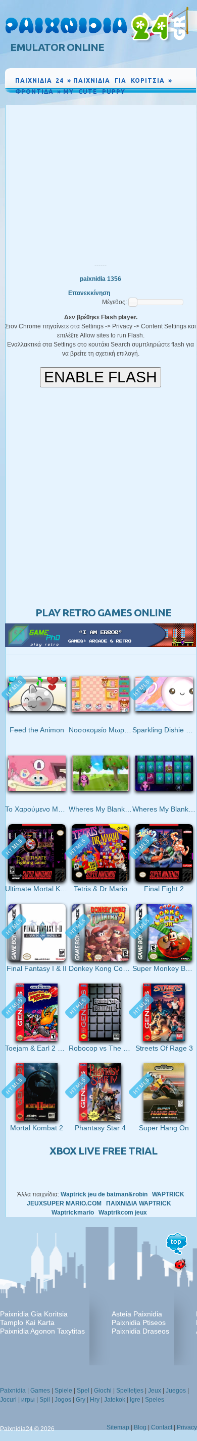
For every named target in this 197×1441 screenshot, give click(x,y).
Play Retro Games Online (103, 612)
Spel (83, 1390)
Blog (140, 1427)
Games (40, 1390)
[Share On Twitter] (176, 100)
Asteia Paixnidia (137, 1314)
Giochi (103, 1390)
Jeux (154, 1390)
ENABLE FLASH (100, 377)
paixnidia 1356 (100, 278)
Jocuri (8, 1399)
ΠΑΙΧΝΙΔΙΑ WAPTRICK (138, 1203)
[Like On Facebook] (153, 100)
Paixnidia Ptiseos (139, 1322)
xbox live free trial (103, 1151)
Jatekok (114, 1399)
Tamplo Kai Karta (27, 1322)
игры (28, 1399)
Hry (95, 1399)
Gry (80, 1399)
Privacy (187, 1427)
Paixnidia (13, 1390)
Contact (161, 1427)
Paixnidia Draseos (140, 1331)
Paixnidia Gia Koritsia (34, 1314)
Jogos (63, 1399)
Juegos (176, 1390)
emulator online (57, 47)
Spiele (63, 1390)
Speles (154, 1399)
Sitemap (118, 1427)
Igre (135, 1399)
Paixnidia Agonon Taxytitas (42, 1331)
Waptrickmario (73, 1212)
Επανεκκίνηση (89, 293)
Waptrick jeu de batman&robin (104, 1194)
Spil (44, 1399)
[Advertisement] (100, 180)
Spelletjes (129, 1390)
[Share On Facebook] (165, 100)
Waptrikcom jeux (122, 1212)
